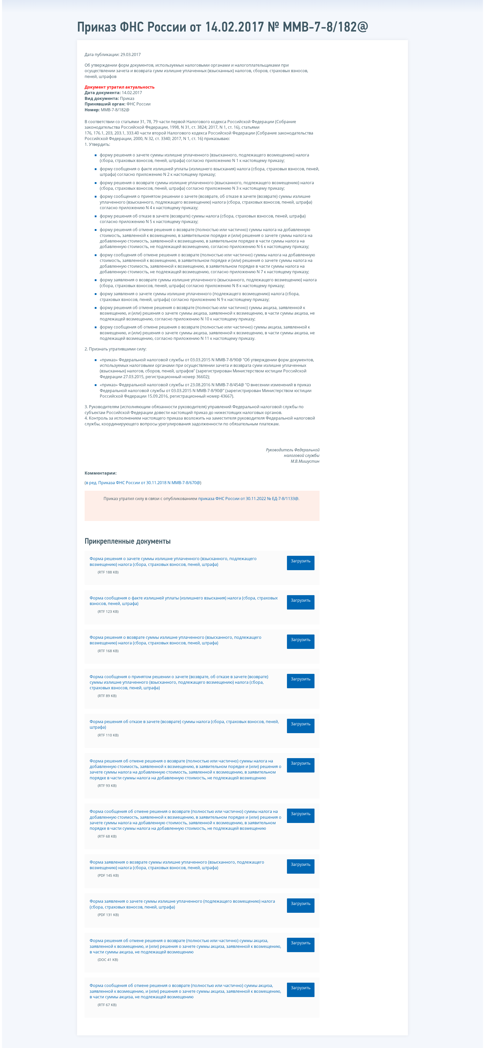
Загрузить (300, 561)
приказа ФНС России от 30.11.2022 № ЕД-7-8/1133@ (248, 498)
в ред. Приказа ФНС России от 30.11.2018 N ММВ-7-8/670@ (143, 482)
